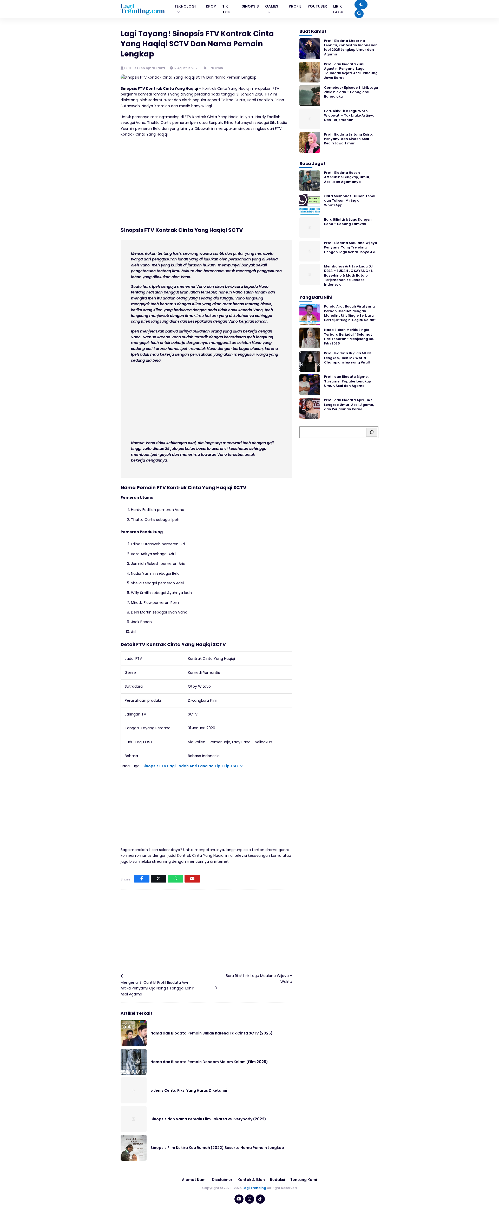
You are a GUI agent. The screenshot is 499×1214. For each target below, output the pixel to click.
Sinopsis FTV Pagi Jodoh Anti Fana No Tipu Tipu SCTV (192, 766)
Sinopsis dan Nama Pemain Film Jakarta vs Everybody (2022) (208, 1119)
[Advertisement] (206, 179)
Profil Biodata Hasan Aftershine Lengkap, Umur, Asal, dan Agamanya (347, 177)
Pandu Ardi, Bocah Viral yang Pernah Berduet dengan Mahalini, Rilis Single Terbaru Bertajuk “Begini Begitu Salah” (350, 313)
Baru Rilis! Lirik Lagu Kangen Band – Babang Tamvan (348, 221)
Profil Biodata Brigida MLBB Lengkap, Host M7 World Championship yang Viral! (347, 358)
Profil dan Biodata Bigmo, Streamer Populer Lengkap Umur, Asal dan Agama (347, 381)
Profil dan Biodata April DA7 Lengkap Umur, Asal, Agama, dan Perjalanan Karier (349, 404)
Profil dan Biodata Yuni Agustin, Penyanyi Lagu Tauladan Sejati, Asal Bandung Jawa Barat (351, 71)
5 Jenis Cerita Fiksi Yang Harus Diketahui (188, 1090)
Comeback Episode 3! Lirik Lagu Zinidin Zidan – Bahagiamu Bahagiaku (351, 92)
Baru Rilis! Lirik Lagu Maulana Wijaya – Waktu (259, 978)
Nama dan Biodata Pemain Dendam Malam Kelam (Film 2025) (209, 1061)
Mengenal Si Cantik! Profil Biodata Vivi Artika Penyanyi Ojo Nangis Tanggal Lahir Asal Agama (157, 988)
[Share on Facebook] (141, 879)
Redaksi (277, 1179)
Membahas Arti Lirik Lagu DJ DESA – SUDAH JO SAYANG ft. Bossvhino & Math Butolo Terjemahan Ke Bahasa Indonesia (348, 275)
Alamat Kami (194, 1179)
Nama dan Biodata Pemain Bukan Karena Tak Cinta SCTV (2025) (211, 1033)
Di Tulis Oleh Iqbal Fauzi (145, 68)
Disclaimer (222, 1179)
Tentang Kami (303, 1179)
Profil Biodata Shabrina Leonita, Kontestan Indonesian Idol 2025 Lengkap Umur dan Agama (351, 47)
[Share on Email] (192, 879)
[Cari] (371, 432)
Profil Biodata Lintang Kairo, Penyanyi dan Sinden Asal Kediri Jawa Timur (348, 138)
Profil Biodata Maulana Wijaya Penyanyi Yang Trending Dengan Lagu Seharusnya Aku (350, 247)
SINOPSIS (215, 68)
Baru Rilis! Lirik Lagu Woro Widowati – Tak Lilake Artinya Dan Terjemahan (349, 115)
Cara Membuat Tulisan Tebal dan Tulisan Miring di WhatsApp (349, 200)
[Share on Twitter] (158, 879)
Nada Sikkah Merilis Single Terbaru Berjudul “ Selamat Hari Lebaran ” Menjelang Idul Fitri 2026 (350, 337)
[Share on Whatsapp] (175, 879)
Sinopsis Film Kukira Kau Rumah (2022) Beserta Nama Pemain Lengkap (217, 1147)
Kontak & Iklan (251, 1179)
